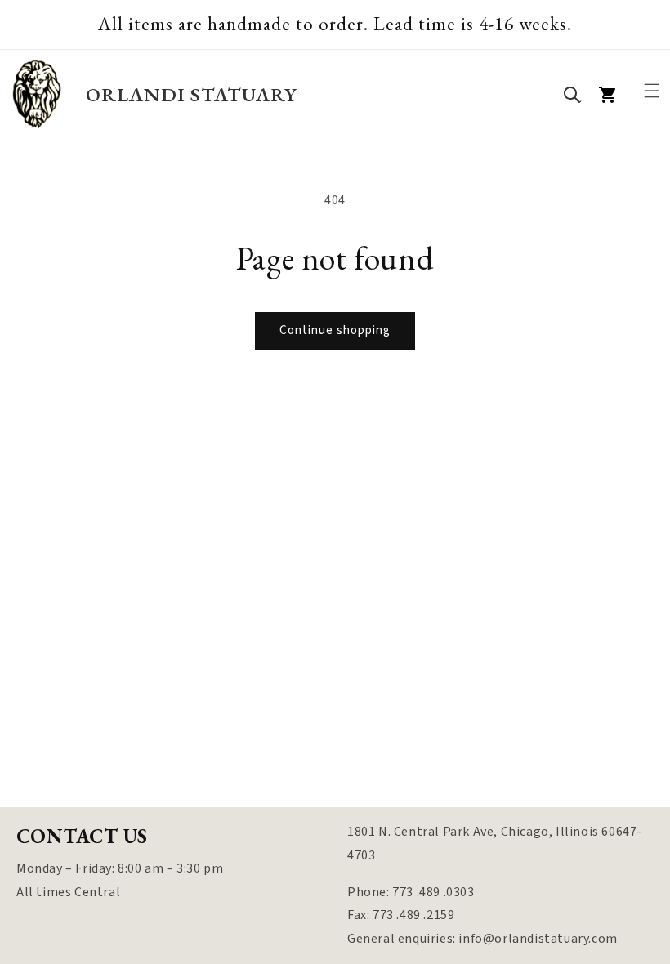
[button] (652, 91)
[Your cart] (608, 95)
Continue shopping (335, 330)
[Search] (572, 95)
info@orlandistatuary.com (537, 939)
